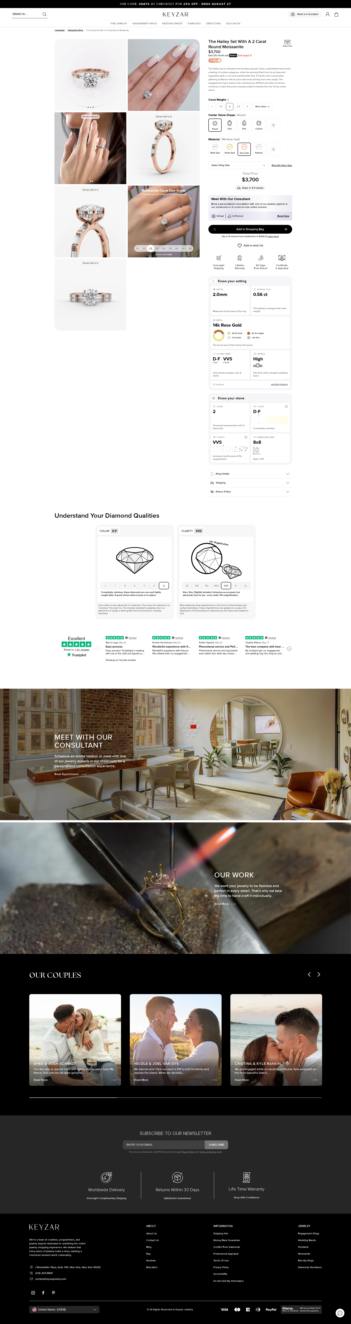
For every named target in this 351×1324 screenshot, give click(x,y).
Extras (213, 60)
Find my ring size (282, 165)
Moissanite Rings (75, 30)
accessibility (220, 1273)
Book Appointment (66, 774)
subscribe (216, 1145)
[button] (119, 24)
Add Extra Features (279, 384)
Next (122, 148)
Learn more (273, 236)
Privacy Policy (188, 1152)
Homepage (60, 30)
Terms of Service (208, 1152)
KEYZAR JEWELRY (166, 13)
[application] (340, 1313)
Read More (221, 904)
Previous (59, 148)
